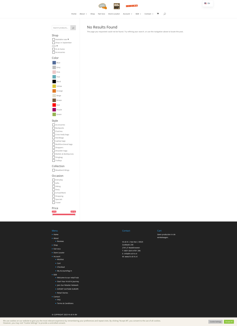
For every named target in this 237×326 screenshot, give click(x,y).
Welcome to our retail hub (68, 277)
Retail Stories (62, 293)
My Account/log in (64, 271)
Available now (61, 39)
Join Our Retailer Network (67, 285)
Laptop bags (60, 141)
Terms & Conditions (65, 303)
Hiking (58, 186)
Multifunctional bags (64, 144)
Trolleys (58, 160)
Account (126, 14)
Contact (148, 14)
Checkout (61, 267)
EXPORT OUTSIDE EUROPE (68, 289)
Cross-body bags (62, 134)
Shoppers (59, 147)
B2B (137, 14)
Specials (58, 199)
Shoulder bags (61, 151)
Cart (59, 263)
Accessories (60, 52)
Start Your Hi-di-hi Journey (68, 281)
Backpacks (59, 128)
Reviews (60, 241)
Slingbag (59, 157)
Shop (92, 14)
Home (73, 14)
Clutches (59, 131)
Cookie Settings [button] (215, 322)
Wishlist (60, 259)
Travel (57, 202)
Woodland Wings (62, 170)
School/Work (60, 193)
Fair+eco (101, 14)
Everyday (59, 180)
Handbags (59, 138)
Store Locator (114, 14)
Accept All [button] (228, 322)
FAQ (58, 299)
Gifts (57, 183)
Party (57, 189)
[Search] (73, 27)
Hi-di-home (60, 49)
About (82, 14)
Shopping (59, 196)
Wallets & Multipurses (64, 154)
